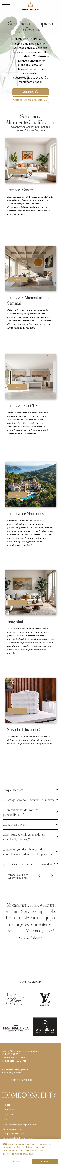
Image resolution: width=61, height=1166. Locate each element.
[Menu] (6, 4)
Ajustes (16, 1161)
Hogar (7, 1104)
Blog (6, 1119)
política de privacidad (22, 1153)
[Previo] (40, 875)
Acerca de (9, 1109)
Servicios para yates (13, 1129)
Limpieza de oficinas (13, 1133)
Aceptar (45, 1161)
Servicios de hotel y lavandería (18, 1138)
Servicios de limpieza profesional (20, 1124)
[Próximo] (51, 875)
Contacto (9, 1114)
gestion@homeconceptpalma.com (20, 1051)
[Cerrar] (56, 1143)
